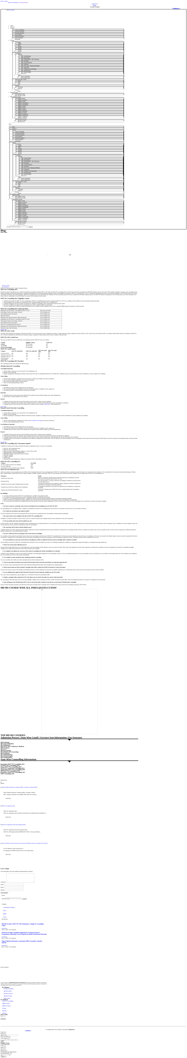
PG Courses (17, 53)
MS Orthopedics (5, 745)
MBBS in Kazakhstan (23, 103)
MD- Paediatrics (25, 64)
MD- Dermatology (25, 57)
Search (8, 226)
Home (11, 25)
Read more (8, 798)
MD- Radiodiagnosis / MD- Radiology (30, 59)
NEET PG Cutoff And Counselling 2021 (13, 768)
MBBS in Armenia (22, 100)
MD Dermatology (6, 750)
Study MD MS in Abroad (20, 118)
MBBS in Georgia (22, 112)
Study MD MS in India (20, 95)
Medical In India (14, 92)
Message (3, 1050)
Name (2, 884)
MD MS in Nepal (22, 120)
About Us (12, 27)
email (2, 1049)
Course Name (4, 1038)
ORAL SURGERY (25, 76)
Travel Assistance (19, 37)
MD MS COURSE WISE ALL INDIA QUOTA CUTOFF (29, 587)
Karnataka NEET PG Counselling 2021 (13, 764)
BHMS (19, 50)
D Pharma (20, 87)
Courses (12, 40)
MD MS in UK (21, 121)
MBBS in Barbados (22, 111)
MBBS (19, 43)
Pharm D (20, 88)
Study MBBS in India (20, 94)
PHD (19, 84)
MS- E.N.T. (23, 73)
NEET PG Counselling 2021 (9, 289)
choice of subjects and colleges (35, 420)
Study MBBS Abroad (20, 98)
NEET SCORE (4, 1036)
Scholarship (17, 39)
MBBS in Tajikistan (22, 117)
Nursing (16, 90)
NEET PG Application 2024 (10, 811)
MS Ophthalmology (7, 754)
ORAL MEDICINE (25, 78)
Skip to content (4, 1)
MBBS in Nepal (22, 101)
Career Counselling (19, 29)
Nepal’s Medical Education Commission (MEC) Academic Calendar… (20, 792)
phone (2, 1047)
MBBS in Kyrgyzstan (23, 114)
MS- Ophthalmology (26, 70)
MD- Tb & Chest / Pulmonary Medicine (30, 65)
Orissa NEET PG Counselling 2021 (11, 767)
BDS (19, 45)
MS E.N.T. (4, 749)
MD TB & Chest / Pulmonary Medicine (12, 746)
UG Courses (18, 42)
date (2, 1053)
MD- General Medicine (26, 62)
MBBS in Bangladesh (23, 104)
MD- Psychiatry (25, 61)
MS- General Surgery (26, 72)
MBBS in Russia (22, 106)
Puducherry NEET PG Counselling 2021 (13, 772)
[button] (65, 124)
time (2, 1055)
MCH (19, 81)
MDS (19, 75)
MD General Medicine (7, 743)
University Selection (19, 31)
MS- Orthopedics (25, 67)
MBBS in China (22, 108)
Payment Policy (19, 1027)
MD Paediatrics (5, 753)
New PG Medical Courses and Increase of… (14, 848)
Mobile (2, 1035)
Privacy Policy (19, 1028)
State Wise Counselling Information (18, 759)
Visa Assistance (18, 34)
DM (19, 82)
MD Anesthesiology (6, 757)
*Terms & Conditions (19, 1026)
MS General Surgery (7, 756)
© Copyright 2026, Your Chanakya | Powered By (60, 1029)
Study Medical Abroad (15, 96)
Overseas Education (19, 33)
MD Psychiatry (5, 748)
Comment (3, 882)
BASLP (20, 51)
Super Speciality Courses (20, 79)
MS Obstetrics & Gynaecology (10, 752)
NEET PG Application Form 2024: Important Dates (15, 829)
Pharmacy (17, 85)
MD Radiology (5, 742)
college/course (47, 404)
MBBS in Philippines (23, 116)
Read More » (5, 928)
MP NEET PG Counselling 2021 (10, 771)
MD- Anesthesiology (26, 56)
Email (2, 887)
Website (2, 890)
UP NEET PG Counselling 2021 (10, 765)
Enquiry (3, 1040)
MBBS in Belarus (22, 109)
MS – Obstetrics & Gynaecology (28, 69)
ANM (19, 91)
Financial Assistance (19, 36)
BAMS (19, 46)
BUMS (19, 48)
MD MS (20, 54)
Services (12, 28)
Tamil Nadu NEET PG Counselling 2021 (13, 769)
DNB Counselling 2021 (7, 773)
